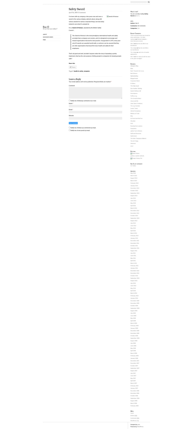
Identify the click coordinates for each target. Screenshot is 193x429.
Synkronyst (133, 136)
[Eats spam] (134, 153)
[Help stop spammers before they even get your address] (136, 158)
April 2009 (133, 320)
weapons (87, 71)
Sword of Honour (77, 28)
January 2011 (134, 268)
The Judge (133, 48)
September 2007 (134, 368)
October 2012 (134, 215)
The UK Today (134, 141)
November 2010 (134, 273)
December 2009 (134, 300)
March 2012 (133, 233)
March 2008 (133, 353)
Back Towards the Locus (137, 71)
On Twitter (133, 165)
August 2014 (133, 178)
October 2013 (134, 190)
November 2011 (134, 243)
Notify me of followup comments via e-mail (83, 101)
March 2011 (133, 263)
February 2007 (134, 385)
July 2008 (133, 343)
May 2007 (133, 378)
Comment (72, 85)
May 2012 (133, 228)
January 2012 (134, 238)
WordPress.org (134, 420)
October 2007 (134, 365)
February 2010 (134, 295)
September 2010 (134, 278)
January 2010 (134, 298)
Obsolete (132, 121)
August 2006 (133, 400)
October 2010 (134, 275)
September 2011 (134, 248)
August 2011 (133, 250)
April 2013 (133, 205)
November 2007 (134, 363)
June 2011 (133, 255)
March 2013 (133, 208)
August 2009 (133, 310)
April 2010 (133, 290)
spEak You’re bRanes (136, 131)
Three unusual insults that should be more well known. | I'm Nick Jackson (140, 37)
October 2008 (134, 335)
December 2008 (134, 330)
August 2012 (133, 220)
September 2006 (134, 398)
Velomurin (133, 143)
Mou (131, 116)
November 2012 (134, 213)
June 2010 (133, 285)
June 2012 (133, 225)
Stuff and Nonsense (135, 133)
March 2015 (133, 175)
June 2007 (133, 375)
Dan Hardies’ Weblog (136, 88)
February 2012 (134, 235)
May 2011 (133, 258)
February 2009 (134, 325)
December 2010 (134, 270)
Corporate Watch (135, 81)
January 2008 (134, 358)
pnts (139, 424)
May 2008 (133, 348)
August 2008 (133, 340)
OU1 (131, 123)
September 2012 (134, 218)
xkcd (131, 146)
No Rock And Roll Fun (136, 118)
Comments (134, 418)
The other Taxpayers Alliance (138, 138)
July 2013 (133, 198)
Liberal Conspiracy (135, 111)
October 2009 (134, 305)
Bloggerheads (134, 78)
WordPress (140, 426)
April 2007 (133, 380)
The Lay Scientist (135, 106)
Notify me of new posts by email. (80, 130)
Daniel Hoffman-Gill (135, 91)
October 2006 (134, 395)
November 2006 (134, 393)
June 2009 (133, 315)
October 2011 (134, 245)
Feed (44, 40)
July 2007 (133, 373)
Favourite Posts (48, 37)
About (45, 34)
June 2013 (133, 200)
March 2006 (133, 403)
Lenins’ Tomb (134, 108)
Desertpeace (133, 93)
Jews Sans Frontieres (136, 103)
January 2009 (134, 328)
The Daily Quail (134, 86)
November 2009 (134, 303)
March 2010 (133, 293)
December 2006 (134, 390)
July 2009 (133, 313)
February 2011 (134, 265)
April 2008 (133, 350)
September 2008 (134, 338)
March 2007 (133, 383)
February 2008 (134, 355)
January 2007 (134, 388)
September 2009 (134, 308)
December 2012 (134, 210)
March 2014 (133, 180)
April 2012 (133, 230)
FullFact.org (133, 96)
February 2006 (134, 405)
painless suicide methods (137, 156)
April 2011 (133, 260)
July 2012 (133, 223)
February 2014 (134, 183)
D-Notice (132, 83)
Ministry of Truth (134, 113)
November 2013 (134, 188)
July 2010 (133, 283)
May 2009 (133, 318)
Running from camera (136, 126)
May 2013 (133, 203)
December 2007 (134, 360)
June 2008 (133, 345)
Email (71, 109)
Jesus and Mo (134, 101)
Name (71, 103)
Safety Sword (77, 9)
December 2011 (134, 240)
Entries (133, 415)
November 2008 (134, 333)
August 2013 (133, 195)
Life (139, 28)
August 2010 (133, 280)
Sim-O (46, 26)
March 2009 (133, 323)
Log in (132, 413)
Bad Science (133, 73)
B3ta (131, 68)
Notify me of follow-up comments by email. (83, 128)
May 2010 (133, 288)
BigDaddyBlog (134, 76)
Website (71, 115)
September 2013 (134, 193)
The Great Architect (135, 98)
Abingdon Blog (134, 66)
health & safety (78, 71)
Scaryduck (133, 128)
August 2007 (133, 370)
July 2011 (133, 253)
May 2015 (133, 173)
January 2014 (134, 185)
